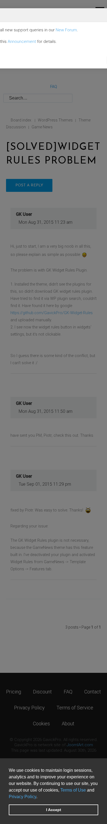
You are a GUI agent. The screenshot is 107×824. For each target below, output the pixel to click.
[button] (39, 797)
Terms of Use (73, 790)
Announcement (22, 41)
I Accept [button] (53, 810)
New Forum (66, 29)
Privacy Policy (22, 796)
